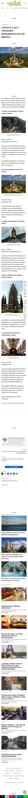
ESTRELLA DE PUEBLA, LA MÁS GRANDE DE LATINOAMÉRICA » (14, 452)
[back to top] (25, 792)
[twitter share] (2, 474)
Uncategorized (5, 751)
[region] (14, 14)
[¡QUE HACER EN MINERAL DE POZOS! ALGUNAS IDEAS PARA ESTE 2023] (14, 545)
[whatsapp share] (14, 474)
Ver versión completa (20, 782)
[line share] (17, 474)
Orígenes (3, 721)
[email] (7, 796)
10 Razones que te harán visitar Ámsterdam (11, 755)
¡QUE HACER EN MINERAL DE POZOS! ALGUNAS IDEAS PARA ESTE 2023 (12, 556)
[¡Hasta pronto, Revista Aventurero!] (14, 594)
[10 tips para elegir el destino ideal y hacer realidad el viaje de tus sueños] (14, 683)
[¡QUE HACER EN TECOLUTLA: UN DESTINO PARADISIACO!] (14, 523)
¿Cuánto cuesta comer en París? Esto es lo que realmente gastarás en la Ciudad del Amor (11, 666)
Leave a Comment (14, 467)
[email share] (5, 474)
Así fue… (3, 602)
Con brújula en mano (6, 660)
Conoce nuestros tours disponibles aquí (12, 403)
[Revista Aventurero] (14, 3)
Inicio (3, 8)
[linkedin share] (11, 474)
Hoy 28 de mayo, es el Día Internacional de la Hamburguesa (11, 636)
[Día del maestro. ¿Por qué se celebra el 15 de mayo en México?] (14, 713)
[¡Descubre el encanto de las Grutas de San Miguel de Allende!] (14, 569)
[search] (26, 3)
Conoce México (13, 8)
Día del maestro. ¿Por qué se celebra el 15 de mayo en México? (13, 726)
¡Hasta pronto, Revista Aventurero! (10, 607)
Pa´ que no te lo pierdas (7, 630)
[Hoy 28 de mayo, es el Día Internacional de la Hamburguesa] (14, 622)
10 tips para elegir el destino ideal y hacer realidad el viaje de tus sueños (13, 697)
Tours (7, 8)
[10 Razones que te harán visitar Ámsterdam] (14, 743)
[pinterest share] (8, 474)
